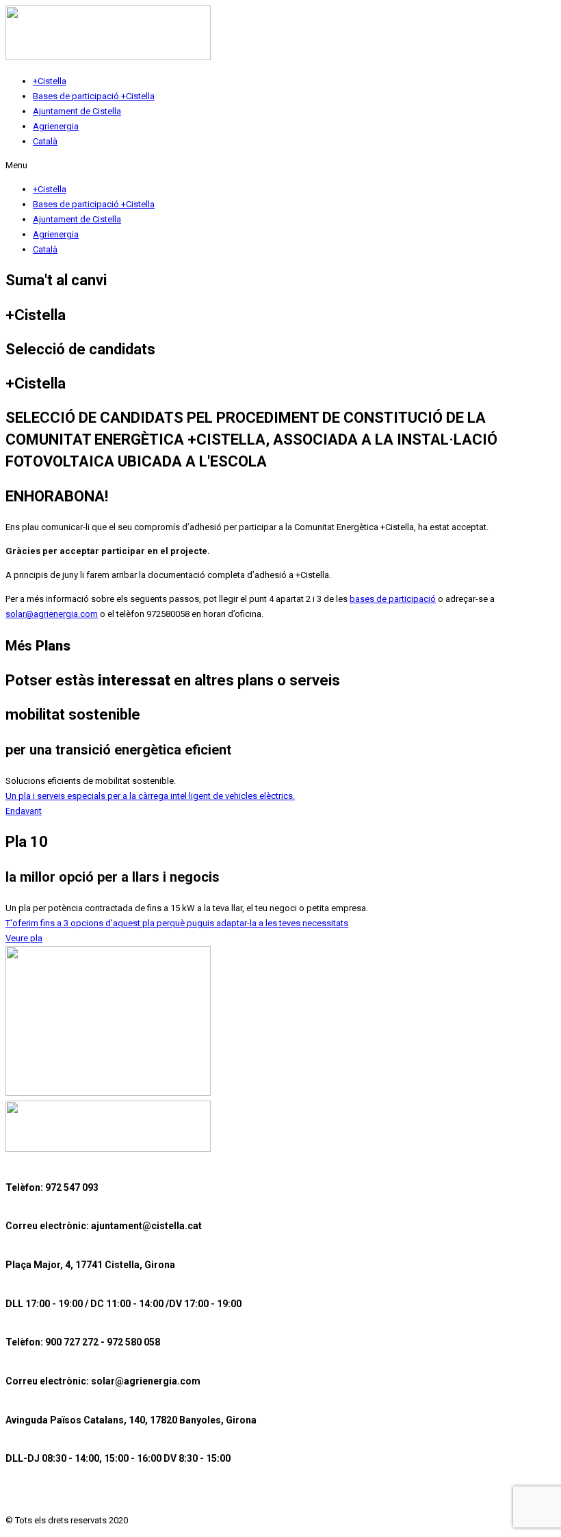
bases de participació (393, 599)
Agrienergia (56, 126)
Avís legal (26, 1496)
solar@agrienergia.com (51, 614)
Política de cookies (209, 1496)
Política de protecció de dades (109, 1496)
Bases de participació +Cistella (94, 96)
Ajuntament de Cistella (77, 111)
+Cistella (49, 81)
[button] (280, 165)
